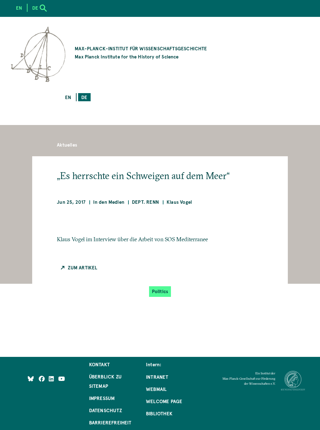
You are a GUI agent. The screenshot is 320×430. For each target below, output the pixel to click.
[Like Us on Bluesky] (31, 378)
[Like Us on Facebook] (42, 378)
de (84, 97)
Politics (160, 291)
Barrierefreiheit (110, 422)
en (68, 97)
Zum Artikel (82, 267)
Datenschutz (105, 410)
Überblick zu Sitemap (105, 381)
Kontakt (99, 364)
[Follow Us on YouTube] (61, 378)
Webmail (156, 389)
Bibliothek (159, 413)
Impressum (102, 398)
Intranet (157, 376)
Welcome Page (164, 401)
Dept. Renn (145, 201)
